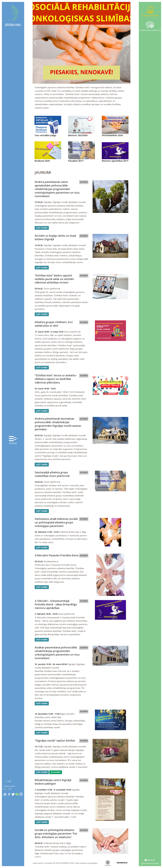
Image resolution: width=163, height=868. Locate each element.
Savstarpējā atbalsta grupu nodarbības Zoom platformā (52, 474)
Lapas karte (38, 863)
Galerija (57, 772)
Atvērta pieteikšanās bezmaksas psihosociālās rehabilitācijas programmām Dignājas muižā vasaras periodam (58, 424)
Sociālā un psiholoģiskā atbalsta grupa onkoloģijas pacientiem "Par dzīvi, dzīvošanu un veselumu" (56, 833)
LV (5, 781)
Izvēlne (13, 443)
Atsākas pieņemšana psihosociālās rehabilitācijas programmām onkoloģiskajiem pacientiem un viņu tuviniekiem (57, 653)
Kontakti (48, 863)
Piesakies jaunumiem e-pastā (150, 862)
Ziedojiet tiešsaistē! (149, 15)
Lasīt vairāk (41, 228)
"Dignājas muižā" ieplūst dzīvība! (55, 740)
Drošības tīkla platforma (150, 30)
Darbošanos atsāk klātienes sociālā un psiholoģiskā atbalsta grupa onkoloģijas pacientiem (56, 522)
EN (9, 781)
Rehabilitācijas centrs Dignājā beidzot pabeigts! (53, 781)
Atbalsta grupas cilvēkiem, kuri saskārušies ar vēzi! (54, 323)
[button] (127, 42)
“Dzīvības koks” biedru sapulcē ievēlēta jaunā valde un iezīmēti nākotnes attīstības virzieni (54, 279)
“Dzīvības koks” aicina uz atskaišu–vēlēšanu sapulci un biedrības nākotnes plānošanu (56, 379)
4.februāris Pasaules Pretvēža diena (56, 555)
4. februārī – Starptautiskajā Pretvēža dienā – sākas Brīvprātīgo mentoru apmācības (56, 604)
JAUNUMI (83, 182)
